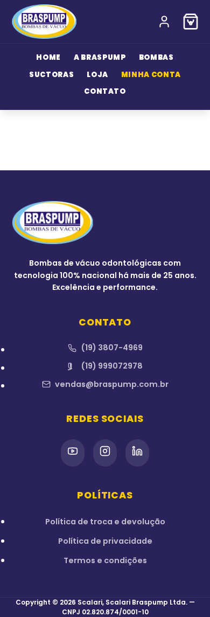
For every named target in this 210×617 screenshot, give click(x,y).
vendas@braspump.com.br (112, 384)
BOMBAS (156, 57)
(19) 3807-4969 (112, 347)
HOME (48, 57)
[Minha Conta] (164, 22)
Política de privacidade (105, 541)
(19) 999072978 (112, 366)
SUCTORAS (51, 75)
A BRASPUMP (100, 57)
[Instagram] (105, 453)
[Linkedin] (137, 453)
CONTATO (105, 91)
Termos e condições (105, 560)
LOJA (97, 75)
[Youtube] (73, 453)
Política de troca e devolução (105, 521)
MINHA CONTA (151, 75)
